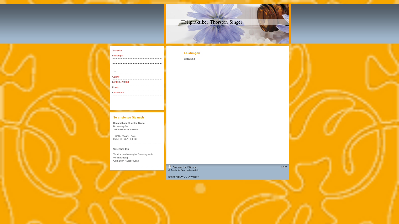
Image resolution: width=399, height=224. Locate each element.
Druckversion (179, 167)
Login (284, 166)
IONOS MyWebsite (189, 176)
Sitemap (192, 167)
